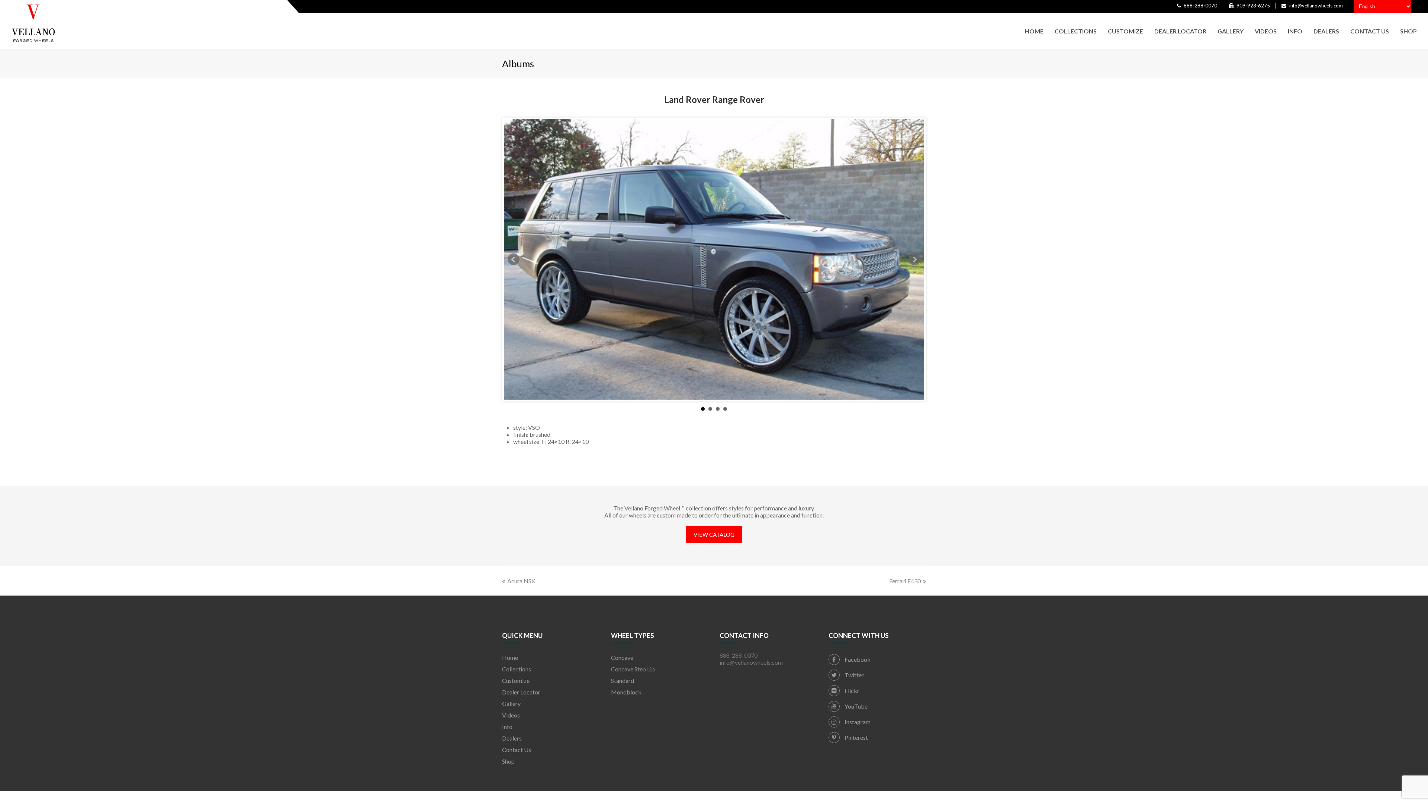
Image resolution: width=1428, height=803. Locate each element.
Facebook (857, 659)
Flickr (851, 690)
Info (507, 726)
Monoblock (626, 692)
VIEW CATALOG (714, 534)
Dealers (512, 738)
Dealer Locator (521, 692)
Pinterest (855, 737)
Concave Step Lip (633, 669)
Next (914, 259)
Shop (508, 761)
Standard (622, 680)
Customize (516, 680)
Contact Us (516, 749)
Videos (511, 715)
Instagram (857, 721)
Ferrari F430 (905, 580)
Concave (622, 657)
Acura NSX (521, 580)
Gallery (511, 703)
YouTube (855, 706)
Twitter (853, 674)
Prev (514, 259)
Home (510, 657)
